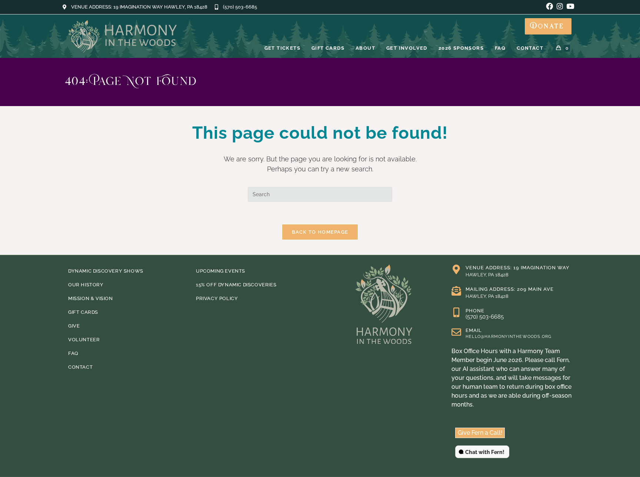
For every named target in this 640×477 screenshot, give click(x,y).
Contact (80, 367)
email (474, 330)
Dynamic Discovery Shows (105, 271)
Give (74, 326)
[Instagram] (559, 6)
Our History (86, 284)
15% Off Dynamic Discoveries (236, 284)
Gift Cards (83, 312)
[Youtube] (570, 6)
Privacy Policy (217, 298)
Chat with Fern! (484, 452)
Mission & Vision (90, 298)
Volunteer (84, 339)
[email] (456, 332)
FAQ (73, 353)
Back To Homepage (320, 232)
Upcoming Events (220, 271)
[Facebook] (549, 6)
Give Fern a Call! (480, 432)
